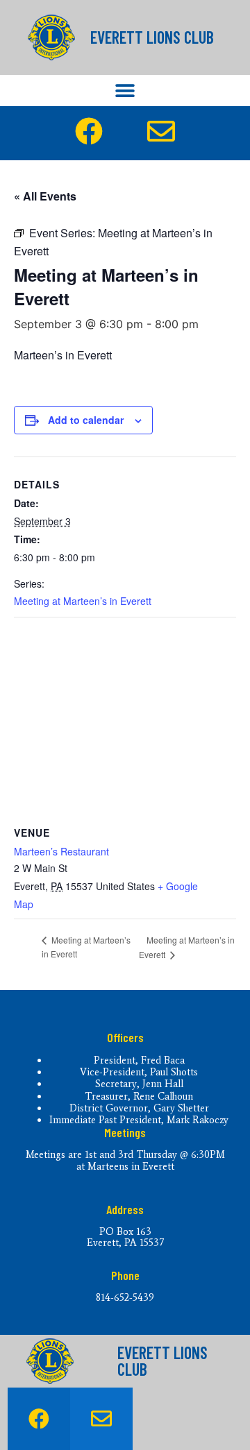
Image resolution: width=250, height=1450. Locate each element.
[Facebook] (39, 1419)
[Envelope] (101, 1419)
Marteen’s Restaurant (61, 851)
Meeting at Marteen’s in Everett (82, 601)
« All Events (45, 196)
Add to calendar (86, 420)
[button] (125, 90)
